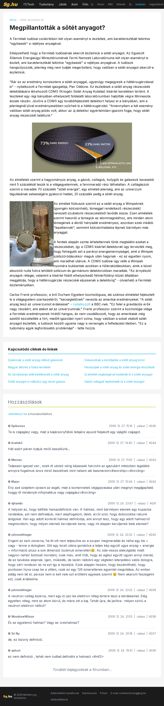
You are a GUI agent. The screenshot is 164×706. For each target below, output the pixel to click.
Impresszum (89, 693)
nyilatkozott (81, 304)
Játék (63, 4)
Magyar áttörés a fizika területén (29, 367)
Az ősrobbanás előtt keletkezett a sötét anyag (38, 374)
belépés (141, 4)
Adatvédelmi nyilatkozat (65, 693)
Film (85, 4)
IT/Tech (29, 4)
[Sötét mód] (130, 4)
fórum (100, 4)
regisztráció (156, 4)
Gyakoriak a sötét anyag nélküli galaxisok (35, 360)
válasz (141, 426)
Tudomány (46, 4)
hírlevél (121, 4)
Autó (74, 4)
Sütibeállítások (59, 699)
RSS (110, 4)
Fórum (103, 693)
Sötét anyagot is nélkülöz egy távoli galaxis (36, 381)
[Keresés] (92, 4)
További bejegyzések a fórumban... (82, 669)
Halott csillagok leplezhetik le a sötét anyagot (114, 381)
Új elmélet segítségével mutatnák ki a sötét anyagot (118, 374)
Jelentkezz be (17, 414)
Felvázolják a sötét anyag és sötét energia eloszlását (119, 367)
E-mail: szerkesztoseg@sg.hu (128, 693)
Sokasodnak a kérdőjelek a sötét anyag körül (114, 360)
